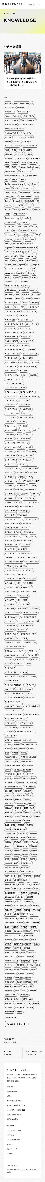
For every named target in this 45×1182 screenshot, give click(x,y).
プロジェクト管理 (21, 638)
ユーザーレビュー (32, 714)
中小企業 (17, 744)
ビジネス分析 (24, 596)
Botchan (14, 180)
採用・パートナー (13, 1149)
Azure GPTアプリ (26, 171)
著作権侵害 (20, 965)
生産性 (7, 927)
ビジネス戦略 (21, 608)
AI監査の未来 (34, 158)
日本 (28, 884)
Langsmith (18, 239)
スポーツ (36, 430)
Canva (22, 180)
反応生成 (17, 816)
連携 (31, 986)
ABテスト (8, 103)
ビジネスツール (10, 583)
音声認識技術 (24, 995)
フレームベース (21, 630)
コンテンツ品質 (23, 400)
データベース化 (21, 472)
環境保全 (20, 922)
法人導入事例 (18, 905)
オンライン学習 (31, 332)
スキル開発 (23, 426)
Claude (13, 197)
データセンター (22, 464)
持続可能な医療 (26, 863)
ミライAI (25, 706)
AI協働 (14, 150)
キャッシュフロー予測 (12, 354)
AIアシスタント (22, 107)
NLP (27, 252)
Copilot (36, 197)
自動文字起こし (10, 956)
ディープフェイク (11, 494)
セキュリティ (9, 438)
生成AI (28, 922)
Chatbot (35, 184)
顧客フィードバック (23, 1003)
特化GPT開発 (9, 922)
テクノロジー (9, 498)
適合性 (17, 990)
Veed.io (17, 298)
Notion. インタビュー (12, 256)
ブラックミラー (10, 625)
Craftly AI (16, 201)
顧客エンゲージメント (12, 999)
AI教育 (28, 150)
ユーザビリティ (22, 719)
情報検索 (34, 850)
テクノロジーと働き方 (29, 502)
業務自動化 (20, 897)
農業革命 (17, 986)
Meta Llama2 (17, 243)
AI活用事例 (8, 158)
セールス (28, 434)
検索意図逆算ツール (11, 893)
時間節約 (8, 888)
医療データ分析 (29, 808)
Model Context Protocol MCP (26, 247)
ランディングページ (25, 723)
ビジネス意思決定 (11, 604)
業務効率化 (35, 893)
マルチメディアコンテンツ (14, 697)
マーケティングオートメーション (16, 672)
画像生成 (24, 927)
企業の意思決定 (26, 761)
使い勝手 (30, 774)
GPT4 (15, 230)
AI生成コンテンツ (21, 158)
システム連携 (21, 422)
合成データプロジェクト (13, 821)
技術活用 (34, 855)
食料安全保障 (9, 1012)
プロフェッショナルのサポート (15, 651)
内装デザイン (9, 795)
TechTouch (9, 294)
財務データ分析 (10, 973)
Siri (16, 281)
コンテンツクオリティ (27, 392)
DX (38, 201)
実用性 (23, 838)
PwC (15, 264)
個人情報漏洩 (30, 787)
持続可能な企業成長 (11, 863)
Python (22, 264)
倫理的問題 (27, 791)
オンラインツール (24, 328)
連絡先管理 (8, 990)
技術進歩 (24, 859)
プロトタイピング (30, 642)
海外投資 (17, 914)
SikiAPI (34, 277)
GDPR (29, 209)
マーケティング (10, 668)
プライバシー (19, 621)
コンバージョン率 (24, 405)
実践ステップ (32, 838)
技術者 (7, 859)
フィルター (8, 621)
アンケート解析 (19, 307)
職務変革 (27, 948)
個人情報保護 (31, 782)
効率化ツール (9, 804)
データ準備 (8, 489)
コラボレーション (11, 392)
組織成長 (8, 944)
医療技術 (37, 812)
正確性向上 (8, 901)
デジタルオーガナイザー (13, 519)
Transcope (36, 294)
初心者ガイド (21, 795)
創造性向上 (19, 799)
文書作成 (8, 880)
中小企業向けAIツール (29, 744)
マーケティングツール (12, 676)
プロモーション (34, 651)
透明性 (24, 986)
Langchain (8, 239)
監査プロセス (18, 931)
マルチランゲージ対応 (12, 706)
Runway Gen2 (10, 273)
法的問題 (27, 910)
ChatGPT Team (28, 188)
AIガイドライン (29, 116)
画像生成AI (33, 927)
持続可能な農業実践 (11, 867)
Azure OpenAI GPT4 (30, 175)
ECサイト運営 (18, 205)
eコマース (8, 209)
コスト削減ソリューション (14, 379)
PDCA (34, 260)
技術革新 (33, 859)
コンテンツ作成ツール (31, 396)
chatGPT (16, 188)
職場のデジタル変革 (11, 952)
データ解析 (19, 489)
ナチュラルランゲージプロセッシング (17, 553)
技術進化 (15, 859)
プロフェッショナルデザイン (14, 646)
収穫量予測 (26, 816)
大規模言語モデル (20, 829)
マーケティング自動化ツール (14, 685)
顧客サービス (27, 999)
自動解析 (30, 956)
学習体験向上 (32, 833)
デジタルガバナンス (31, 519)
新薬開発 (21, 884)
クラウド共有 (34, 362)
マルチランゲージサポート (14, 702)
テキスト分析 (35, 494)
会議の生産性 (26, 770)
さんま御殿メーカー (26, 417)
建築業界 (34, 846)
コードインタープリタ (12, 375)
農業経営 (8, 986)
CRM (24, 201)
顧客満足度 (20, 1007)
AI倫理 (7, 150)
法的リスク (8, 910)
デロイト (33, 536)
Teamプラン (32, 290)
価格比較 (25, 778)
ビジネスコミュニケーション (14, 574)
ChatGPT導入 (25, 192)
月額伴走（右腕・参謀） (14, 1100)
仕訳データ (8, 761)
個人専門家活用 (10, 782)
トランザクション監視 (24, 540)
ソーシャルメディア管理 (13, 447)
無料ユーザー (34, 918)
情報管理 (8, 855)
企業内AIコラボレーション (14, 765)
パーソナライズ (32, 557)
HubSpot (32, 230)
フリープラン (9, 630)
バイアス (8, 566)
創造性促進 (8, 799)
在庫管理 (8, 829)
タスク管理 (28, 447)
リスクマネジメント (26, 727)
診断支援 (17, 969)
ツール (20, 455)
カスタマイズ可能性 (11, 341)
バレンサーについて (14, 1130)
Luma (32, 239)
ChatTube (36, 192)
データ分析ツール (11, 481)
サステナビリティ (11, 417)
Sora (27, 286)
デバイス (24, 536)
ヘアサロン (8, 659)
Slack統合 (23, 281)
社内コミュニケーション (13, 935)
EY (31, 205)
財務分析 (21, 973)
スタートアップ (25, 430)
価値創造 (8, 778)
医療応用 (28, 812)
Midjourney (9, 247)
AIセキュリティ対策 (11, 133)
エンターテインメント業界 (14, 324)
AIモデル (27, 141)
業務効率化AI (9, 897)
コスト (24, 375)
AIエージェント (23, 112)
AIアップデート (10, 112)
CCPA (27, 184)
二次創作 (15, 753)
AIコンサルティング (29, 120)
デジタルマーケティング (13, 532)
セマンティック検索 (23, 438)
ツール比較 (29, 455)
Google (7, 214)
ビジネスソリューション (13, 579)
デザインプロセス (11, 511)
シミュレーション (11, 426)
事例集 (7, 753)
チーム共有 (32, 451)
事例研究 (31, 748)
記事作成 (8, 969)
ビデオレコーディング (12, 613)
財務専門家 (8, 978)
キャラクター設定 (26, 358)
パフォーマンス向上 (20, 566)
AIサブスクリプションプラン (14, 129)
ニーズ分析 (8, 557)
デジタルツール (27, 523)
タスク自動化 (9, 451)
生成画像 (36, 922)
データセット (9, 464)
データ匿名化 (24, 481)
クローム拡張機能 (11, 371)
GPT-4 (34, 226)
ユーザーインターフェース (14, 710)
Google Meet (24, 222)
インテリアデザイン (29, 311)
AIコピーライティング (12, 120)
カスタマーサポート (11, 337)
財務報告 (30, 973)
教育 (19, 876)
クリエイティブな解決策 (28, 366)
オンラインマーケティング (14, 332)
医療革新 (8, 816)
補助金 (38, 965)
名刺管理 (27, 821)
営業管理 (30, 825)
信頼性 (33, 778)
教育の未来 (27, 876)
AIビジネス (17, 141)
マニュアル (30, 685)
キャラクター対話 (11, 358)
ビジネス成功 (24, 604)
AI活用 (30, 154)
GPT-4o (7, 230)
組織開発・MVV (12, 1091)
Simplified (8, 281)
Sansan (7, 277)
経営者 (36, 944)
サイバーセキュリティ (12, 413)
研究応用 (28, 931)
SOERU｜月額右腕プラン (16, 1105)
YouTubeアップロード (12, 303)
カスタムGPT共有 (23, 345)
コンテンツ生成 (10, 405)
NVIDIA (7, 260)
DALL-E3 (31, 201)
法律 (26, 905)
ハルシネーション (11, 570)
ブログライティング (11, 634)
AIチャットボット (27, 133)
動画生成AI (8, 808)
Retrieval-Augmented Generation (17, 269)
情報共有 (25, 850)
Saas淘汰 (21, 273)
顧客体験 (36, 1003)
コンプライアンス (11, 409)
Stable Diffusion (10, 290)
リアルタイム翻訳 (11, 727)
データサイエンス (11, 460)
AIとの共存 (28, 137)
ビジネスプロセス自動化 (28, 591)
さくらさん (26, 413)
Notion (34, 252)
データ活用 (32, 485)
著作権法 (30, 965)
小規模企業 (17, 842)
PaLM (28, 260)
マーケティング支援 (11, 680)
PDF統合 (8, 264)
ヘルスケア (35, 659)
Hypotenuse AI (10, 235)
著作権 (35, 961)
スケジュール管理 (11, 430)
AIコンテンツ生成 (25, 124)
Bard (6, 180)
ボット (29, 663)
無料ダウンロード (11, 918)
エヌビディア (22, 315)
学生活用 (23, 833)
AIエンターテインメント (13, 116)
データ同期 (35, 481)
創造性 (30, 795)
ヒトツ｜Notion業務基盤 (16, 1110)
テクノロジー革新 (25, 506)
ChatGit (8, 188)
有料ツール (17, 888)
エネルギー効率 (10, 320)
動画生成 (31, 804)
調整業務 (25, 969)
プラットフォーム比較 (25, 625)
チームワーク (21, 451)
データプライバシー (11, 468)
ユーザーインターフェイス (14, 714)
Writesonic (27, 298)
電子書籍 (33, 990)
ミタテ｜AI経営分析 (14, 1114)
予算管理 (22, 748)
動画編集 (18, 808)
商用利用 (21, 825)
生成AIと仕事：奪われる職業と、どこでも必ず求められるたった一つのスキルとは (21, 82)
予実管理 (8, 748)
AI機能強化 (8, 154)
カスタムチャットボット (13, 349)
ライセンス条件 (10, 723)
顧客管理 (30, 1007)
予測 (15, 748)
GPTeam (23, 230)
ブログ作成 (8, 638)
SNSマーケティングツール (13, 286)
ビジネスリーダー (11, 596)
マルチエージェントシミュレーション (17, 693)
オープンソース (10, 328)
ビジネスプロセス (11, 591)
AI (32, 103)
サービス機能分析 (26, 409)
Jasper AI (21, 235)
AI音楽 (7, 167)
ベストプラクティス (21, 659)
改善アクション (26, 871)
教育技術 (37, 876)
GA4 (23, 209)
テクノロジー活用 (11, 506)
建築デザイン (9, 846)
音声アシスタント (11, 995)
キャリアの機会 (10, 362)
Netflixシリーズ (18, 252)
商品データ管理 (10, 825)
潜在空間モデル (27, 914)
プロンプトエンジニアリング (14, 655)
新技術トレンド (10, 884)
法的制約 (18, 910)
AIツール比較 (18, 137)
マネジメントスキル (25, 689)
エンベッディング (32, 324)
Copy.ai (7, 201)
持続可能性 (25, 867)
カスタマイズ (25, 337)
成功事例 (17, 855)
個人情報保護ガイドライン (14, 787)
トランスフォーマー (11, 545)
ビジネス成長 (9, 608)
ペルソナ (8, 663)
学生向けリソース (11, 833)
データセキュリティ (26, 460)
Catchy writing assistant (14, 184)
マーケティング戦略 (29, 676)
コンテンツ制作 (10, 400)
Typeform (8, 298)
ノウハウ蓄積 (19, 557)
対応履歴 (8, 842)
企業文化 (8, 770)
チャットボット (10, 455)
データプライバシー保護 (29, 468)
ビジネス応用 (22, 600)
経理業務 (8, 948)
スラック (20, 434)
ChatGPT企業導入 (11, 192)
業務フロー (25, 893)
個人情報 (21, 782)
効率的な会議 (21, 804)
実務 (6, 838)
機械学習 (30, 897)
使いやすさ (20, 774)
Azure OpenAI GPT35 (12, 175)
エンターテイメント (25, 320)
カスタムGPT (9, 345)
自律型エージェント (11, 961)
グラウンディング (11, 366)
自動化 (23, 952)
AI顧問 (14, 167)
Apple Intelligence (11, 171)
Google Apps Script (12, 218)
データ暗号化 (21, 485)
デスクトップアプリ (11, 536)
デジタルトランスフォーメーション (17, 528)
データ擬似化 (9, 485)
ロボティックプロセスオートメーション (18, 740)
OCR (13, 260)
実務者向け (14, 838)
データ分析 (29, 477)
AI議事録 (23, 163)
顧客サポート (9, 1003)
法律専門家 (35, 905)
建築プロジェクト (23, 846)
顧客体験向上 (9, 1007)
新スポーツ (26, 880)
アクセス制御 (34, 303)
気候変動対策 (28, 901)
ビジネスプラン (26, 587)
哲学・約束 (10, 1135)
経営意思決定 (18, 944)
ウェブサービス (10, 315)
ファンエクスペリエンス (28, 617)
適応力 (24, 990)
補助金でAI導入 (12, 1119)
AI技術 (21, 150)
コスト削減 (33, 375)
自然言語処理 (25, 961)
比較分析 (18, 901)
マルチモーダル (31, 697)
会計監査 (17, 770)
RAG (29, 264)
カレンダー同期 (29, 349)
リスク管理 (8, 731)
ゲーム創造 (23, 371)
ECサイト (8, 205)
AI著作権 (15, 163)
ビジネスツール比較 (25, 583)
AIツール (8, 137)
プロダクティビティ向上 (13, 642)
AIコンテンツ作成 (11, 124)
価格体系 (17, 778)
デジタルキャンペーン (12, 523)
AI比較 (17, 154)
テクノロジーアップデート (25, 498)
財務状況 (28, 978)
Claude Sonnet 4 (25, 197)
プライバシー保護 (33, 621)
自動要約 (21, 956)
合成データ (36, 816)
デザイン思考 (24, 511)
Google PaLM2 (10, 226)
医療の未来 (8, 812)
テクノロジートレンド (12, 502)
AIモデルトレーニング (12, 146)
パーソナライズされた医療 (14, 562)
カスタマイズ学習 (27, 341)
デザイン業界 (9, 515)
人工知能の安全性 (11, 757)
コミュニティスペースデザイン (15, 388)
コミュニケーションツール (14, 383)
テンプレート (9, 540)
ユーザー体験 (9, 719)
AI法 (23, 154)
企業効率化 (29, 765)
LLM (26, 239)
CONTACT (10, 1153)
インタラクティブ (33, 307)
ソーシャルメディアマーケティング (17, 443)
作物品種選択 (9, 774)
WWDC (36, 298)
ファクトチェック (11, 617)
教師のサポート (10, 876)
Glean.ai (37, 209)
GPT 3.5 (27, 226)
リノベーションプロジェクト (25, 731)
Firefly (16, 209)
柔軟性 (36, 888)
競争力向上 (8, 939)
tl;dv (17, 294)
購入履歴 (28, 982)
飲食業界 (20, 1012)
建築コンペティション (31, 842)
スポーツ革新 (9, 434)
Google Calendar (11, 222)
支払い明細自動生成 (11, 871)
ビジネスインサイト (26, 570)
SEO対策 (16, 277)
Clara (7, 197)
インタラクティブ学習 (12, 311)
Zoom (25, 303)
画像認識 (8, 931)
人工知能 (24, 753)
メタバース (35, 706)
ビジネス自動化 (33, 608)
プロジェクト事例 (13, 1139)
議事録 (33, 969)
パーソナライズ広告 (32, 562)
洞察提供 (8, 914)
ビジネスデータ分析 (11, 587)
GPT (19, 226)
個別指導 (18, 791)
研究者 (36, 931)
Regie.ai (36, 264)
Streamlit (22, 290)
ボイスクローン (19, 663)
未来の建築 (27, 888)
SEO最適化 (25, 277)
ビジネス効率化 (10, 600)
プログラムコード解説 (28, 634)
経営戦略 (28, 944)
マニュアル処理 (10, 689)
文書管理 (17, 880)
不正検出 (8, 744)
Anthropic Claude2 (25, 167)
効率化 (27, 799)
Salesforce (30, 273)
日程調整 (36, 884)
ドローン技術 (21, 549)
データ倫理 (8, 477)
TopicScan (25, 294)
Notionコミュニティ (29, 256)
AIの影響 (8, 141)
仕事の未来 (32, 757)
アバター (8, 307)
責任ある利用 (9, 982)
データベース (9, 472)
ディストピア (23, 494)
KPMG (38, 235)
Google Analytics (19, 214)
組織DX (33, 939)
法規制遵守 (36, 910)
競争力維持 (19, 939)
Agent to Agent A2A (21, 103)
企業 (16, 761)
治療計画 (8, 905)
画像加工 (15, 927)
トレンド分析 (9, 549)
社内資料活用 (28, 935)
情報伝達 (17, 850)
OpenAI (20, 260)
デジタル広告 (28, 532)
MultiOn (7, 252)
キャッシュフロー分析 (30, 354)
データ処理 (19, 477)
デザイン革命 (21, 515)
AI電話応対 (33, 163)
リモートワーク (10, 736)
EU (27, 205)
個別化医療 (8, 791)
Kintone (30, 235)
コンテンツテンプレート (13, 396)
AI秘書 (7, 163)
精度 (26, 939)
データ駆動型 (29, 489)
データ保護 (33, 472)
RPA (33, 269)
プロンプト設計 (32, 655)
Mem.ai (7, 243)
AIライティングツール (29, 146)
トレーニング (25, 545)
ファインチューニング (30, 613)
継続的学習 (17, 948)
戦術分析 (25, 855)
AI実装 (9, 1096)
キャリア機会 (22, 362)
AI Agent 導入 (9, 107)
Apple (37, 167)
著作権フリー (9, 965)
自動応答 (31, 952)
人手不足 (23, 757)
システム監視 (9, 422)
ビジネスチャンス (30, 579)
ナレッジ (10, 1144)
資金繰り (20, 982)
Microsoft (28, 243)
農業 (35, 982)
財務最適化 (19, 978)
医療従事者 (19, 812)
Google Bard (26, 218)
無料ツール (23, 918)
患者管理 (8, 850)
